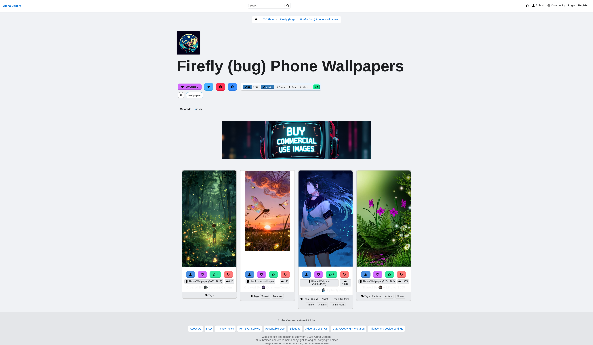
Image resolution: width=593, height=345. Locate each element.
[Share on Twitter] (208, 86)
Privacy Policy (225, 328)
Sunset (265, 296)
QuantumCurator (278, 287)
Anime (310, 304)
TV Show (268, 19)
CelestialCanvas (220, 287)
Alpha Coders (12, 5)
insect (199, 109)
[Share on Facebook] (232, 86)
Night (325, 299)
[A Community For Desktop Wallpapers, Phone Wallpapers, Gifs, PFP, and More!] (256, 19)
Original (322, 304)
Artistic (388, 296)
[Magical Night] (384, 265)
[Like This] (389, 274)
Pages (282, 87)
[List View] (256, 87)
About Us (195, 328)
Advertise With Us (316, 328)
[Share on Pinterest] (220, 86)
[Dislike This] (401, 274)
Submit (539, 5)
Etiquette (295, 328)
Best (293, 87)
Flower (400, 296)
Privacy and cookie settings (386, 328)
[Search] (287, 5)
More (305, 87)
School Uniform (340, 299)
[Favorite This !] (377, 274)
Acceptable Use (275, 328)
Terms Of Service (249, 328)
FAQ (209, 328)
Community (557, 5)
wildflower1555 (394, 287)
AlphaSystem (336, 290)
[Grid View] (247, 87)
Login (571, 5)
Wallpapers (195, 95)
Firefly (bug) (287, 19)
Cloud (314, 299)
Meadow (278, 296)
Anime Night (337, 304)
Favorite (191, 86)
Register (583, 5)
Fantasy (376, 296)
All (181, 95)
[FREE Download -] (365, 274)
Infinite (269, 87)
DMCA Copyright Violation (348, 328)
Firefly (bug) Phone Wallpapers (319, 19)
